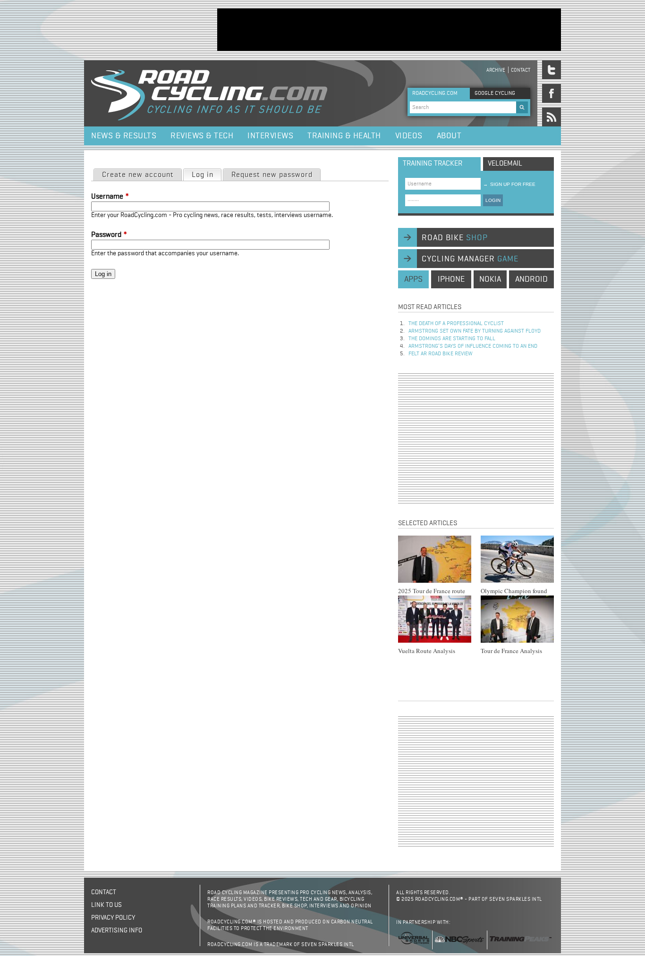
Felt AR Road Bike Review (440, 354)
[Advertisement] (389, 29)
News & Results (123, 136)
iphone (451, 279)
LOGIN (493, 200)
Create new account (138, 175)
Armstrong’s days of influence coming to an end (472, 346)
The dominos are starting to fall (451, 339)
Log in (206, 175)
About (449, 136)
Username (110, 197)
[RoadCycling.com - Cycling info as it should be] (209, 93)
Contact (520, 70)
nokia (490, 279)
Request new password (272, 175)
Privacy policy (113, 917)
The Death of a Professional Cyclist (456, 324)
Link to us (106, 905)
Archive (495, 70)
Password (109, 235)
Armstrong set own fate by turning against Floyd (474, 331)
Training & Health (344, 136)
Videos (409, 136)
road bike (455, 238)
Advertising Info (116, 930)
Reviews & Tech (201, 136)
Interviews (270, 136)
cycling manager (470, 259)
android (531, 279)
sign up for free (509, 184)
